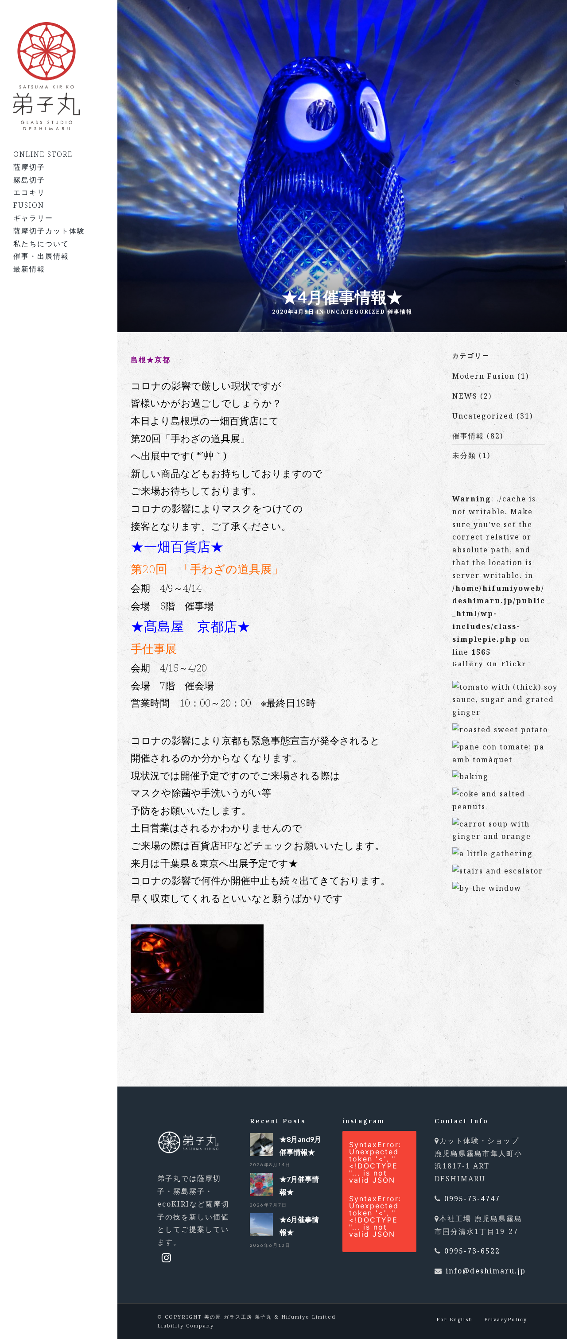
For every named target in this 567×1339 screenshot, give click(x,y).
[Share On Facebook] (20, 1307)
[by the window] (486, 888)
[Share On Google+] (35, 1320)
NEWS (465, 396)
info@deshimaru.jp (486, 1271)
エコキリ (29, 192)
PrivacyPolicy (505, 1319)
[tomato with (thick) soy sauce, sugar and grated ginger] (505, 712)
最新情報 (29, 269)
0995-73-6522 (472, 1251)
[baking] (470, 776)
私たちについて (41, 243)
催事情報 (400, 311)
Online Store (43, 154)
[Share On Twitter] (34, 1307)
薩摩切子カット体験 (49, 231)
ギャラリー (33, 218)
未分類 (464, 455)
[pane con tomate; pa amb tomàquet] (505, 760)
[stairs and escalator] (497, 871)
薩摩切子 (29, 167)
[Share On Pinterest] (50, 1307)
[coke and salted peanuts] (505, 806)
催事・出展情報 (41, 256)
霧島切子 (29, 180)
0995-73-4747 (472, 1198)
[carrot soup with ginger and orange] (505, 836)
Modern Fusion (483, 376)
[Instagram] (167, 1257)
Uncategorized (355, 311)
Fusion (28, 205)
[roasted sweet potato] (500, 729)
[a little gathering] (492, 853)
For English (454, 1319)
